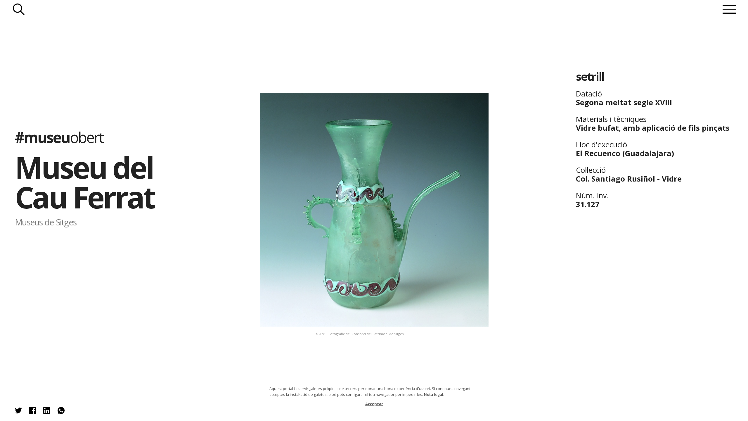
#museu (59, 137)
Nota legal (433, 394)
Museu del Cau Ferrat (84, 182)
